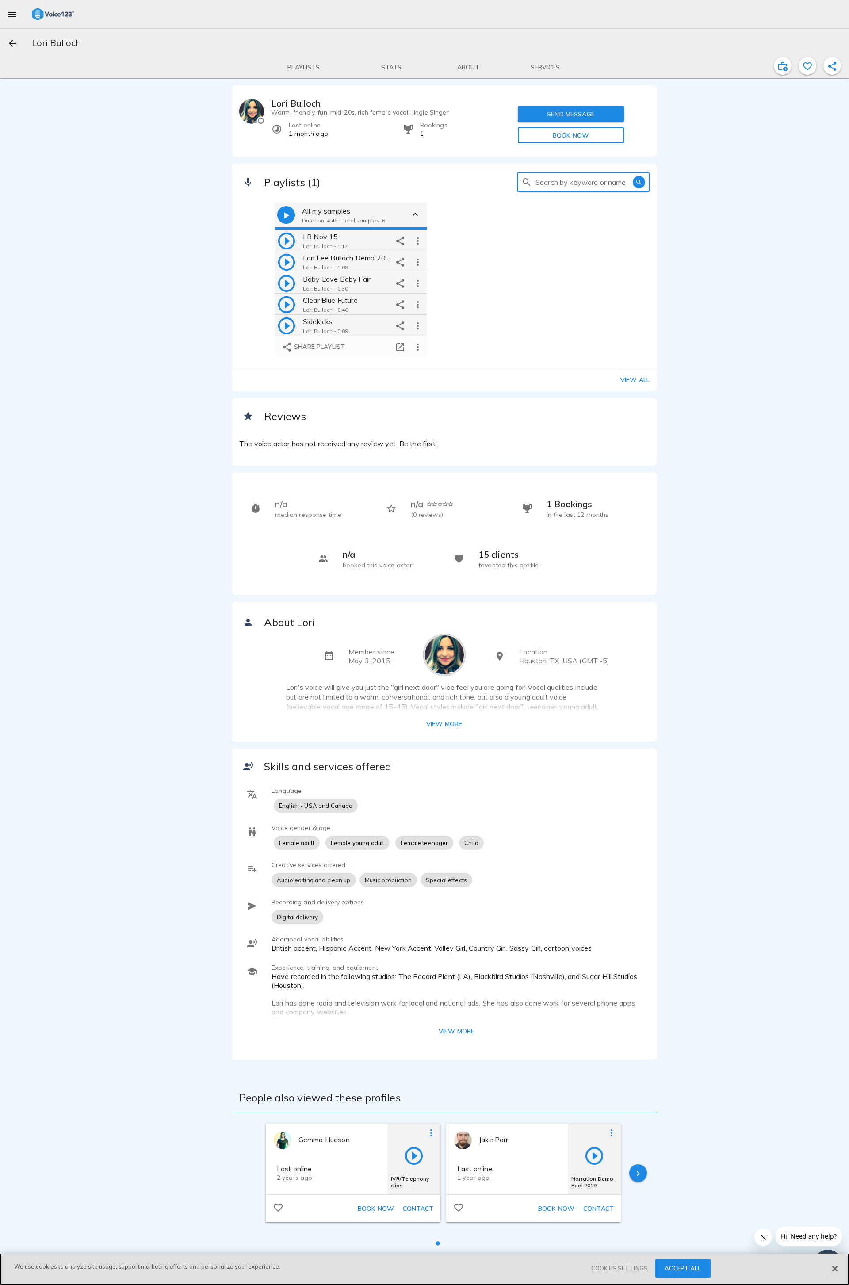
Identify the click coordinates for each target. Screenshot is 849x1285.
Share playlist (318, 347)
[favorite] (807, 66)
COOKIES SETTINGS (619, 1268)
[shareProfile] (832, 66)
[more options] (418, 240)
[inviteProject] (783, 66)
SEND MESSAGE (571, 114)
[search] (526, 182)
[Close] (835, 1268)
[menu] (12, 14)
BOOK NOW (571, 135)
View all (635, 380)
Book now (376, 1208)
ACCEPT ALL (683, 1268)
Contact (418, 1208)
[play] (286, 240)
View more (444, 724)
